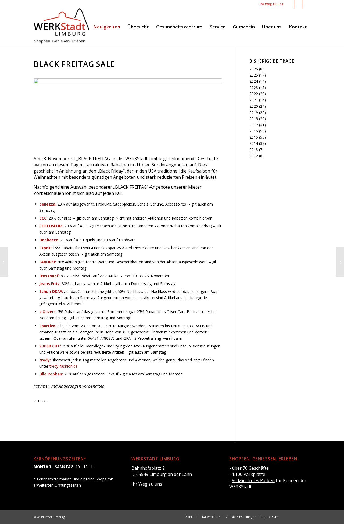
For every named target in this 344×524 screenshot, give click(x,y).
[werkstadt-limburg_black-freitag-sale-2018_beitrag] (128, 113)
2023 (253, 87)
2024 (253, 81)
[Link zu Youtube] (306, 4)
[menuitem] (107, 27)
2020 (253, 106)
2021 (253, 99)
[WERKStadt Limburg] (61, 27)
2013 (253, 149)
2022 (253, 93)
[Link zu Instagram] (298, 4)
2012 (253, 155)
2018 (253, 118)
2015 (253, 137)
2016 (253, 131)
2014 (253, 143)
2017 (253, 124)
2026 (253, 68)
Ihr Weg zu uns (271, 4)
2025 (253, 75)
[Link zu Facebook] (290, 4)
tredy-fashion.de (63, 366)
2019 (253, 112)
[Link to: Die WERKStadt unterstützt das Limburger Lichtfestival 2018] (340, 262)
